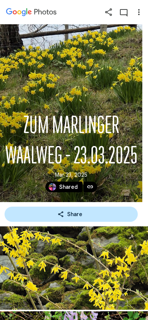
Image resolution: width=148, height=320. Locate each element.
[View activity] (123, 12)
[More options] (138, 12)
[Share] (108, 12)
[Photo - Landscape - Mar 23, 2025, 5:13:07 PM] (74, 268)
